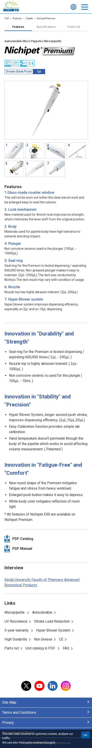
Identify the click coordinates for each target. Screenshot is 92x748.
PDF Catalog (22, 539)
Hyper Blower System (53, 630)
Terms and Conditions (19, 712)
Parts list (11, 648)
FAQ (66, 648)
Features (18, 26)
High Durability (15, 639)
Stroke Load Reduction (52, 621)
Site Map (9, 702)
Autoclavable (42, 612)
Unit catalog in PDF (40, 648)
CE (61, 639)
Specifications (46, 26)
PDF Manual (22, 548)
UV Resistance (15, 621)
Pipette (29, 18)
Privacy (8, 722)
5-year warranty (16, 630)
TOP (6, 18)
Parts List (73, 26)
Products (17, 18)
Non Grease (43, 639)
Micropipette (14, 612)
